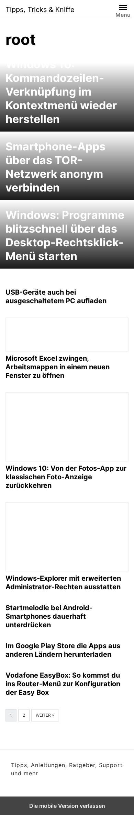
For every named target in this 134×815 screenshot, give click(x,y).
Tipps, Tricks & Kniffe (40, 9)
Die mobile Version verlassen (67, 805)
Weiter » (45, 715)
